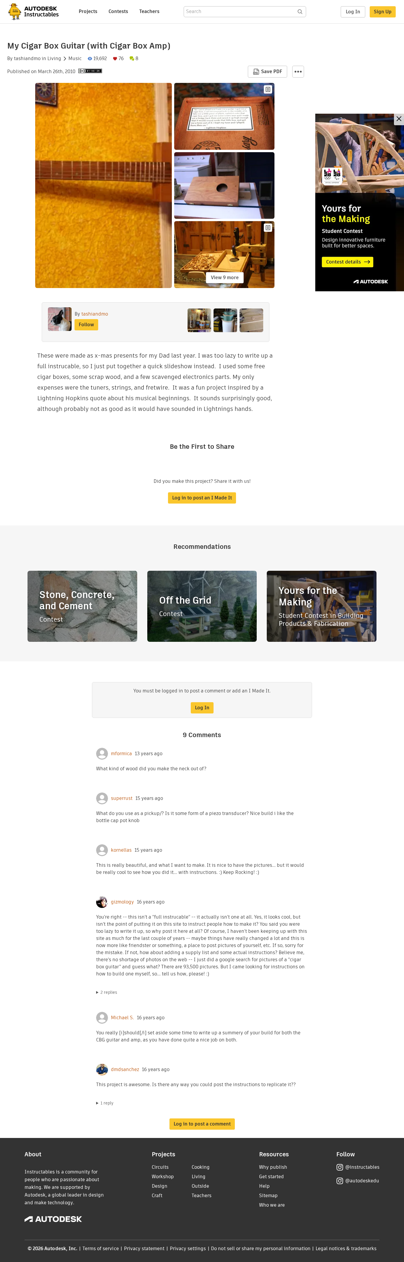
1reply (107, 1103)
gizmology (122, 902)
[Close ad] (399, 119)
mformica (121, 754)
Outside (200, 1186)
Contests (118, 11)
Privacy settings (188, 1248)
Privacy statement (144, 1248)
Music (75, 59)
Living (54, 59)
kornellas (121, 850)
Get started (271, 1176)
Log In (353, 11)
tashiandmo (27, 59)
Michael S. (122, 1018)
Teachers (149, 11)
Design (159, 1186)
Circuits (160, 1167)
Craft (157, 1195)
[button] (298, 72)
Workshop (163, 1176)
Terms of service (101, 1248)
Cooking (201, 1167)
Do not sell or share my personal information (260, 1248)
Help (264, 1186)
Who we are (272, 1205)
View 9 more (225, 277)
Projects (88, 11)
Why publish (273, 1167)
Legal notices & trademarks (346, 1248)
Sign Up (383, 11)
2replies (109, 992)
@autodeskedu (362, 1180)
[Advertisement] (359, 202)
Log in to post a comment (202, 1123)
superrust (121, 798)
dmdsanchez (125, 1070)
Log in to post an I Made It (202, 497)
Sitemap (268, 1195)
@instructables (362, 1167)
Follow (86, 324)
